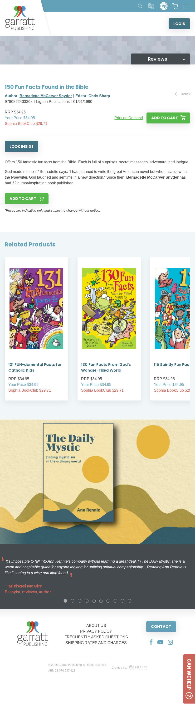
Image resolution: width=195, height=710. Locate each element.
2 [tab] (72, 600)
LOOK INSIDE (22, 146)
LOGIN (179, 24)
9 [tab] (122, 600)
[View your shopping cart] (175, 6)
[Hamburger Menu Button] (187, 6)
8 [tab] (115, 600)
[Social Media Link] (151, 642)
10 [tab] (129, 600)
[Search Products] (140, 6)
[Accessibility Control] (164, 6)
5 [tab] (94, 600)
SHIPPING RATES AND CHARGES (96, 643)
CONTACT (161, 626)
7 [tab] (108, 600)
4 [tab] (86, 600)
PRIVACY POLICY (96, 631)
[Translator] (151, 6)
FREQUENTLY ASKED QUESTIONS (96, 637)
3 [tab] (79, 600)
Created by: (119, 667)
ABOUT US (96, 626)
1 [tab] (65, 600)
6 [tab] (101, 600)
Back (185, 94)
